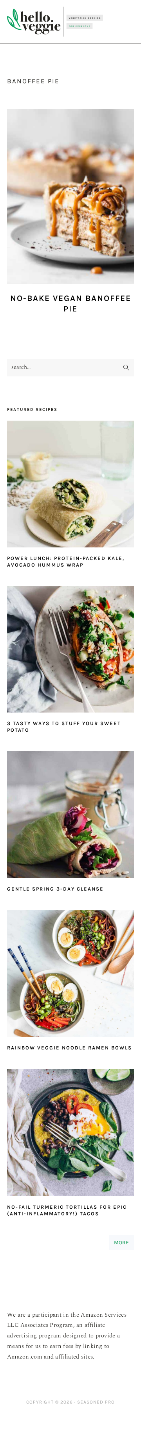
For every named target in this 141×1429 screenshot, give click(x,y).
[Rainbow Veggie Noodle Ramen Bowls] (70, 975)
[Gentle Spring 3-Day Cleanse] (70, 816)
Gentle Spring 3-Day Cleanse (55, 889)
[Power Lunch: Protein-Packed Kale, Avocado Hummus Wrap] (70, 486)
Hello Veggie (55, 21)
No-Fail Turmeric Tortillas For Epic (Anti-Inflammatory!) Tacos (67, 1210)
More (121, 1242)
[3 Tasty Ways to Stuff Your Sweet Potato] (70, 651)
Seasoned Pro (96, 1402)
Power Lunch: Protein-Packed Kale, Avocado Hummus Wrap (66, 561)
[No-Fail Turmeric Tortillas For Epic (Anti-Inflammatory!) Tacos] (70, 1134)
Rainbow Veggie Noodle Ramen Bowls (69, 1048)
